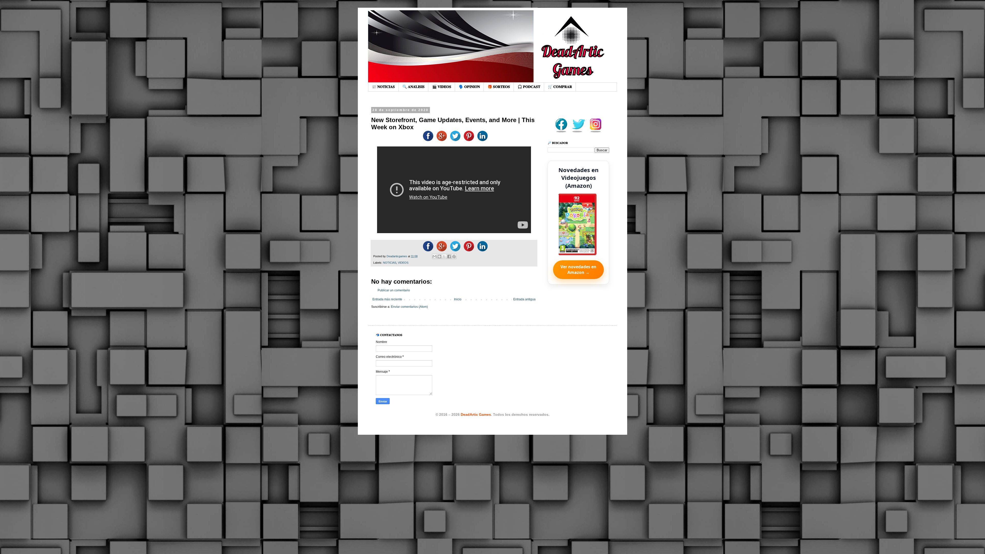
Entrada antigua (524, 299)
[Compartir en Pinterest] (454, 256)
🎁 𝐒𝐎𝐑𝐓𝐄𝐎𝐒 (499, 87)
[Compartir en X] (444, 256)
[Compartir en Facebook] (426, 140)
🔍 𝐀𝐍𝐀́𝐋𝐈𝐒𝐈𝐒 (413, 87)
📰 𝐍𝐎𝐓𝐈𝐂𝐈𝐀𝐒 (383, 87)
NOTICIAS (389, 262)
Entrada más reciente (387, 299)
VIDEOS (403, 262)
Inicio (457, 299)
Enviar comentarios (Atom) (409, 307)
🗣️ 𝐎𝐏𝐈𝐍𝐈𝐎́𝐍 (469, 87)
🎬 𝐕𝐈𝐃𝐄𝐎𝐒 (441, 87)
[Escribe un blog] (439, 256)
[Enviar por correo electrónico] (434, 256)
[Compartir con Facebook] (449, 256)
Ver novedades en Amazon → (578, 269)
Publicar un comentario (394, 290)
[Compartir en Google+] (440, 140)
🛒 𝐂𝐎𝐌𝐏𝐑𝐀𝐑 (560, 87)
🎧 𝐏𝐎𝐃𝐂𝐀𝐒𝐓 (529, 87)
